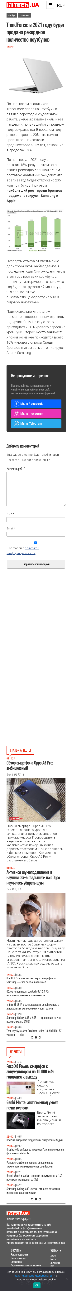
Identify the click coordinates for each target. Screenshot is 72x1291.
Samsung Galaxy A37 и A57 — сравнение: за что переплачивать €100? (34, 1020)
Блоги (53, 1259)
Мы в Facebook (31, 404)
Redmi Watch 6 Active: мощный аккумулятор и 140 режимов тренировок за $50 (34, 1178)
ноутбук (11, 15)
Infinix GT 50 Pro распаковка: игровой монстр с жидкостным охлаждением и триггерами (33, 1006)
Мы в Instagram (32, 413)
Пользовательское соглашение (26, 1265)
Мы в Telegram (31, 423)
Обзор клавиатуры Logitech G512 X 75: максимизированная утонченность (28, 993)
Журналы (55, 1263)
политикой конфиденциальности (34, 1275)
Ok (37, 1285)
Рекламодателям (19, 1254)
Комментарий (16, 469)
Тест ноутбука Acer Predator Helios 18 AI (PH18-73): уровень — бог (35, 1033)
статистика (24, 15)
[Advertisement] (36, 630)
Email (11, 528)
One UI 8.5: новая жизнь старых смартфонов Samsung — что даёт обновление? (31, 980)
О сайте (16, 1250)
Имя (10, 514)
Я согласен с (23, 550)
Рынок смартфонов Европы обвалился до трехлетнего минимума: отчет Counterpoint (30, 1164)
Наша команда (18, 1258)
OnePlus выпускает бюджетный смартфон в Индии (35, 1140)
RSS (52, 1266)
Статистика (16, 1262)
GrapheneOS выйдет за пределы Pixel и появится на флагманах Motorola (35, 1151)
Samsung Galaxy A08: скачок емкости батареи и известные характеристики (33, 1191)
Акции (53, 1255)
